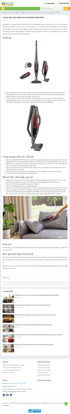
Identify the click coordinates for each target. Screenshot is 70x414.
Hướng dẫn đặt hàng (43, 365)
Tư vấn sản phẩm (14, 12)
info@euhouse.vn (11, 386)
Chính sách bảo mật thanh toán (12, 367)
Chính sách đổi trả (43, 372)
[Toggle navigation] (3, 8)
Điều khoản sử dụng (8, 372)
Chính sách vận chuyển (44, 370)
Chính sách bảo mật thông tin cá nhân (14, 365)
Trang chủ (4, 12)
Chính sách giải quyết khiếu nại (12, 370)
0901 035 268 (64, 3)
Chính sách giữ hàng (43, 375)
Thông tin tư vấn (25, 12)
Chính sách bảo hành (44, 367)
